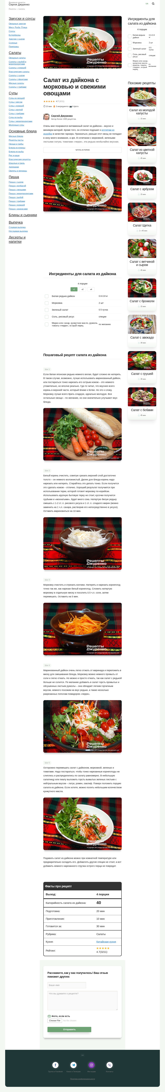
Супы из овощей (17, 98)
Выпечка (16, 222)
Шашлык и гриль (17, 163)
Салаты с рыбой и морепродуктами (17, 63)
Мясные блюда (16, 136)
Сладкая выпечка (17, 227)
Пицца (14, 177)
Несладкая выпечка (18, 231)
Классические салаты (19, 72)
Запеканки (14, 167)
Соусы (12, 31)
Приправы (14, 47)
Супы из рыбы (16, 117)
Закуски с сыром (17, 39)
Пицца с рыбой (16, 197)
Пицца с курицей (17, 205)
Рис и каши (14, 155)
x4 (91, 289)
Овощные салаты (17, 58)
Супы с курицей (16, 106)
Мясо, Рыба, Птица (18, 27)
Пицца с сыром (16, 182)
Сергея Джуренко (19, 3)
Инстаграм (91, 1071)
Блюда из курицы (17, 148)
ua (147, 4)
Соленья (13, 43)
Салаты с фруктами (18, 79)
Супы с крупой (16, 110)
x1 (74, 289)
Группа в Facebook (55, 1071)
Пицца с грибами (17, 201)
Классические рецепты (20, 159)
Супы (13, 93)
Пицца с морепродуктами (21, 193)
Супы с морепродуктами (20, 121)
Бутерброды (15, 35)
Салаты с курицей (17, 68)
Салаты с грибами (17, 87)
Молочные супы (16, 125)
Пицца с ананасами (18, 209)
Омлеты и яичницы (18, 171)
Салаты (15, 53)
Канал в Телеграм (74, 1071)
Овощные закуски (17, 24)
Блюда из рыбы (16, 152)
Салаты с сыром (17, 75)
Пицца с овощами (17, 190)
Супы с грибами (16, 113)
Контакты (109, 1071)
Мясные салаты (16, 83)
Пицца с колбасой (17, 186)
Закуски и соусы (22, 19)
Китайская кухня (106, 941)
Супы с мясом (15, 102)
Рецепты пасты (16, 140)
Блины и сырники (23, 215)
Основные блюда (23, 131)
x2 (83, 289)
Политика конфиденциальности (82, 1079)
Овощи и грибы (16, 144)
